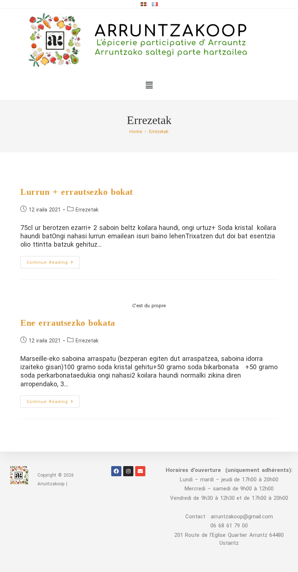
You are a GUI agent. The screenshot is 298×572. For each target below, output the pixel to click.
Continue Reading (53, 260)
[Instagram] (128, 471)
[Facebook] (116, 471)
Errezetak (159, 131)
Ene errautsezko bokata (67, 323)
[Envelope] (140, 471)
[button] (149, 85)
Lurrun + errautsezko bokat (76, 192)
